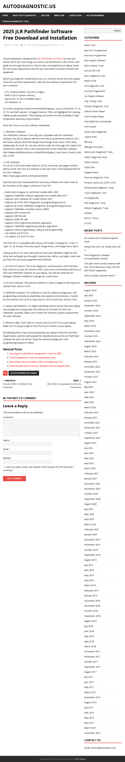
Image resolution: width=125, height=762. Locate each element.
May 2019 (89, 575)
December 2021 (92, 422)
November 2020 (92, 488)
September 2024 (92, 315)
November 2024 (92, 305)
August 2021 (90, 442)
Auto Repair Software (94, 60)
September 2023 (92, 341)
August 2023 (90, 346)
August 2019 (90, 559)
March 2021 (90, 468)
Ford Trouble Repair (94, 116)
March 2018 (90, 646)
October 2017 (91, 661)
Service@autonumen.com (103, 747)
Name (6, 440)
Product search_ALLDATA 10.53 (100, 182)
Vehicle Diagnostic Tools (96, 208)
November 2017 (92, 656)
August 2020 (90, 504)
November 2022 (92, 371)
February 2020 (91, 529)
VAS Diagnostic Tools (94, 202)
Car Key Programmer (94, 91)
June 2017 (89, 682)
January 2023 (90, 361)
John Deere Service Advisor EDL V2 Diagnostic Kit (35, 361)
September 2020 (92, 498)
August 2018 (90, 621)
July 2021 (88, 448)
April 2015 (89, 722)
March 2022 (90, 407)
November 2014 (92, 733)
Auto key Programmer (95, 55)
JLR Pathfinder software (50, 58)
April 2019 (89, 580)
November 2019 (92, 544)
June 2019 (89, 570)
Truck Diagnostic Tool (95, 192)
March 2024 (90, 325)
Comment (8, 417)
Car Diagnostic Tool (94, 85)
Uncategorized (91, 197)
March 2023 (90, 351)
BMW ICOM (59, 15)
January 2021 (90, 478)
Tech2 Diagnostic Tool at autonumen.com (32, 357)
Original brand (91, 172)
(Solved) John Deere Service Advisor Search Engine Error (39, 365)
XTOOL (87, 223)
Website (7, 458)
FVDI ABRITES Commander (97, 121)
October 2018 (91, 610)
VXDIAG (88, 213)
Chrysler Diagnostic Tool (96, 106)
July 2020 (88, 509)
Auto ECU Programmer (95, 50)
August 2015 (90, 702)
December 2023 (92, 331)
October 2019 (91, 549)
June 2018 (89, 631)
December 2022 (92, 366)
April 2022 (89, 402)
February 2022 (91, 412)
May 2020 (89, 514)
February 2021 (91, 473)
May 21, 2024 (13, 45)
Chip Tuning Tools (93, 101)
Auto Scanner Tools (94, 65)
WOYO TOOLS (91, 218)
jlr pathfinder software (24, 373)
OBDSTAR (89, 167)
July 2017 (88, 676)
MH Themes (81, 759)
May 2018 (89, 636)
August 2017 (90, 671)
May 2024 (89, 320)
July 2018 (88, 626)
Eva (24, 45)
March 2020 (90, 524)
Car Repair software (94, 96)
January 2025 (90, 300)
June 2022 (89, 392)
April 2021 (89, 463)
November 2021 (92, 427)
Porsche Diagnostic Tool (15, 21)
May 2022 (89, 397)
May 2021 (89, 458)
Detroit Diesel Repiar (94, 111)
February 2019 (91, 590)
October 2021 (91, 432)
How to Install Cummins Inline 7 (100, 275)
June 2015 (89, 712)
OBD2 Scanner (91, 162)
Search (117, 31)
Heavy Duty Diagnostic (25, 15)
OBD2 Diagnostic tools (95, 157)
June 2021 (89, 453)
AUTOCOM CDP (92, 70)
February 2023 (91, 356)
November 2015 (92, 697)
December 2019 (92, 539)
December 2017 (92, 651)
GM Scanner (90, 126)
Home (5, 15)
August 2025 (90, 290)
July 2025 (88, 295)
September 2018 (92, 616)
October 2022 (91, 376)
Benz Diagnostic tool (94, 75)
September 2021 (92, 437)
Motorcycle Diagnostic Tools (98, 152)
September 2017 (92, 666)
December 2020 (92, 483)
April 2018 (89, 641)
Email (6, 449)
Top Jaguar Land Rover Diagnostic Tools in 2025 (35, 353)
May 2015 (89, 717)
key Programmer (95, 15)
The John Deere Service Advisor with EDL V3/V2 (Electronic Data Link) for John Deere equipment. (102, 267)
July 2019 (88, 565)
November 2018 (92, 605)
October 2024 (91, 310)
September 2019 (92, 554)
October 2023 (91, 336)
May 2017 (89, 687)
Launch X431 (75, 15)
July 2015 (88, 707)
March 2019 (90, 585)
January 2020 (90, 534)
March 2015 (90, 727)
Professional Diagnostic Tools (45, 45)
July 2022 (88, 386)
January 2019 (90, 595)
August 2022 (90, 381)
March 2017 (90, 692)
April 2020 (89, 519)
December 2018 (92, 600)
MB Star (45, 15)
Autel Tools (90, 45)
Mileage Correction (93, 147)
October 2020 (91, 493)
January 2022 (90, 417)
